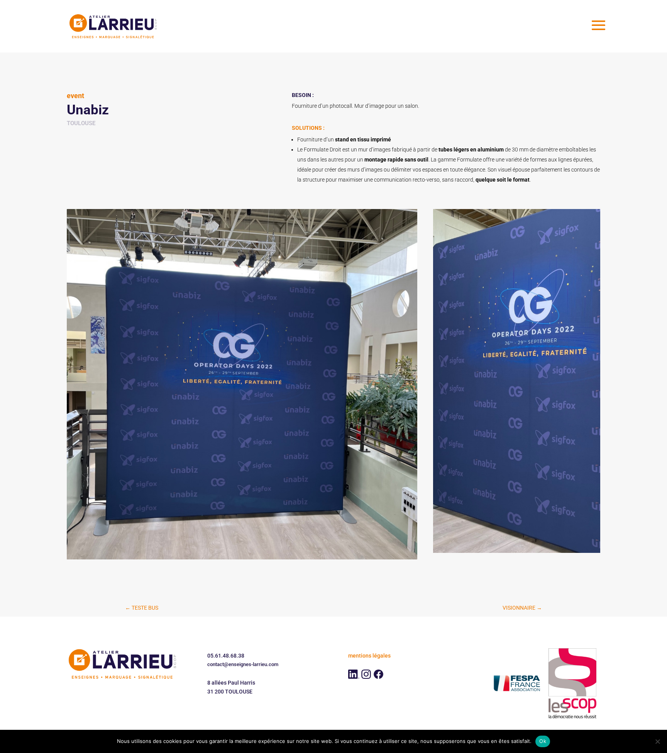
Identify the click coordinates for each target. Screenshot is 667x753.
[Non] (657, 741)
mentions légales (369, 656)
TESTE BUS (141, 608)
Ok (542, 741)
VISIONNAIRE (522, 608)
